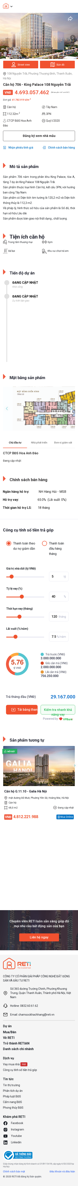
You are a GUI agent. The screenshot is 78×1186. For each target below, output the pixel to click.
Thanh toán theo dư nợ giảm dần (24, 545)
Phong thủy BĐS (13, 1107)
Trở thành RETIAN (16, 1043)
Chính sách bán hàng (61, 147)
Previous (7, 409)
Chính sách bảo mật (14, 1171)
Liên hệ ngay (39, 937)
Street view (24, 64)
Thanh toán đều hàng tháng (56, 548)
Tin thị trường (11, 1085)
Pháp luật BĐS (12, 1096)
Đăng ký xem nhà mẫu (39, 136)
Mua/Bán (9, 1032)
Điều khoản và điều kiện (62, 1171)
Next (73, 37)
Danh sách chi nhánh (18, 1049)
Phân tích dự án (13, 1090)
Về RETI (8, 1038)
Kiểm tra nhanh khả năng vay (58, 711)
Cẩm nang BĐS (12, 1102)
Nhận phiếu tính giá (20, 147)
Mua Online (66, 817)
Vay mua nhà (11, 1064)
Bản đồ (60, 64)
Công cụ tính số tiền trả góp (20, 1070)
